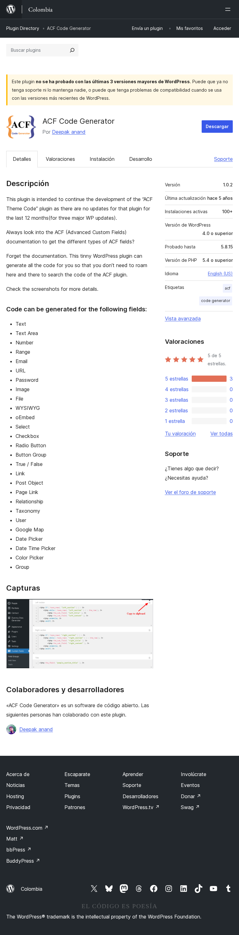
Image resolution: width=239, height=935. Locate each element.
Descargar (217, 126)
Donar (191, 796)
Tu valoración (180, 433)
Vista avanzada (183, 318)
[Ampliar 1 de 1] (145, 607)
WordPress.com (27, 828)
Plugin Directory (22, 28)
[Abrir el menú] (229, 9)
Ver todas (221, 433)
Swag (190, 807)
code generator (215, 300)
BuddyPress (23, 861)
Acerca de (18, 774)
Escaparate (77, 774)
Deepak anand (69, 132)
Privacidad (18, 807)
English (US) (220, 273)
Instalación (102, 159)
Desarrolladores (140, 796)
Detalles (22, 159)
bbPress (18, 849)
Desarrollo (140, 159)
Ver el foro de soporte (190, 492)
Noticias (15, 785)
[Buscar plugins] (72, 50)
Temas (72, 785)
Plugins (72, 796)
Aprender (133, 774)
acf (227, 288)
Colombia (31, 889)
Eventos (190, 785)
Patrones (74, 807)
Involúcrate (193, 774)
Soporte (223, 159)
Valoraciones (60, 159)
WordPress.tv (141, 807)
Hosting (15, 796)
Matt (15, 839)
